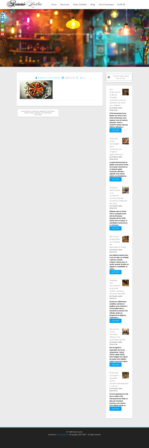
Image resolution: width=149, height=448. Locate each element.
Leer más (115, 130)
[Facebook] (2, 13)
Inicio (54, 4)
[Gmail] (2, 34)
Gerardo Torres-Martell (49, 78)
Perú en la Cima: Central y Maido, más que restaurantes (117, 334)
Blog (93, 4)
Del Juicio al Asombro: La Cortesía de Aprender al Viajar (118, 242)
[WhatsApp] (2, 26)
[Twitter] (2, 22)
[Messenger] (2, 17)
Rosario (24, 4)
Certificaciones (106, 4)
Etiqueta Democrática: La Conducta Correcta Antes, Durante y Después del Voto (118, 196)
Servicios (64, 4)
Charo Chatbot (80, 4)
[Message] (2, 30)
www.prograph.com (62, 434)
